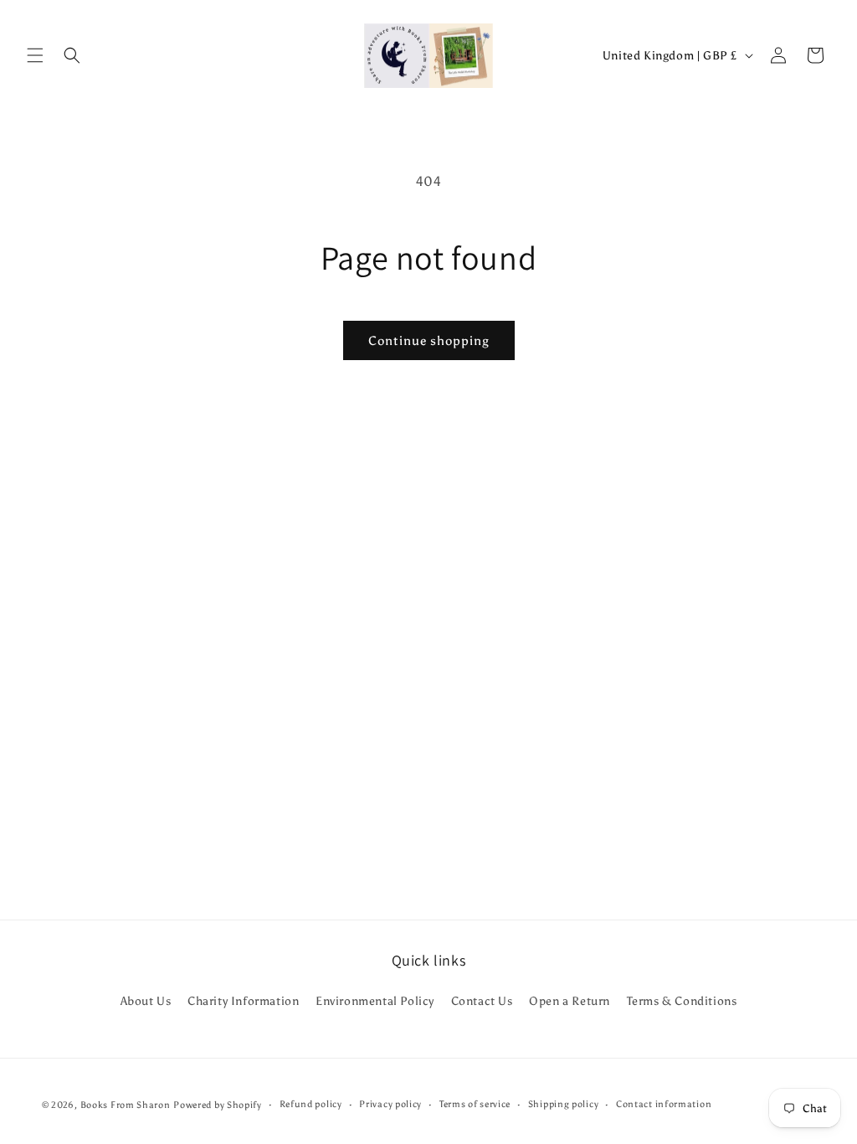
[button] (35, 55)
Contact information (663, 1104)
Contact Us (482, 1001)
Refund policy (311, 1104)
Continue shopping (429, 340)
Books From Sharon (125, 1105)
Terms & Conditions (682, 1001)
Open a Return (569, 1001)
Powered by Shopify (217, 1105)
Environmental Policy (375, 1001)
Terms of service (475, 1104)
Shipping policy (563, 1104)
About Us (146, 1001)
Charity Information (243, 1001)
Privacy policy (390, 1104)
